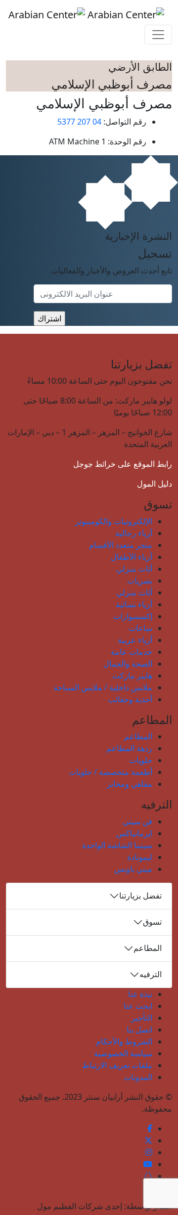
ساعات (140, 628)
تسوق (152, 921)
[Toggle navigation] (158, 35)
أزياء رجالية (133, 533)
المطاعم (138, 736)
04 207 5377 (79, 121)
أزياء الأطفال (131, 556)
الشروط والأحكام (124, 1041)
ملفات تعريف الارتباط (117, 1065)
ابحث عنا (138, 1005)
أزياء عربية (135, 639)
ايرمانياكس (134, 833)
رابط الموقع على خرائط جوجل (122, 463)
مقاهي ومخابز (129, 783)
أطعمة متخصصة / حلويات (110, 771)
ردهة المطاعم (129, 748)
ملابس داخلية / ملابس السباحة (102, 687)
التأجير (141, 1017)
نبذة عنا (140, 994)
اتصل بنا (139, 1029)
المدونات (138, 1077)
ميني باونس (133, 868)
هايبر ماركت (132, 675)
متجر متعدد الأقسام (120, 545)
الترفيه (150, 974)
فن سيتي (137, 821)
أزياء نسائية (134, 604)
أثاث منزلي (134, 568)
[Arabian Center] (86, 14)
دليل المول (154, 483)
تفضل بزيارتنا (140, 895)
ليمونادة (139, 857)
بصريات (139, 580)
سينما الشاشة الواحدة (117, 845)
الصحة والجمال (127, 663)
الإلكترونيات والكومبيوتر (113, 521)
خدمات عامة (131, 651)
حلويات (140, 760)
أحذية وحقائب (130, 699)
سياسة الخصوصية (123, 1053)
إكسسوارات (132, 616)
